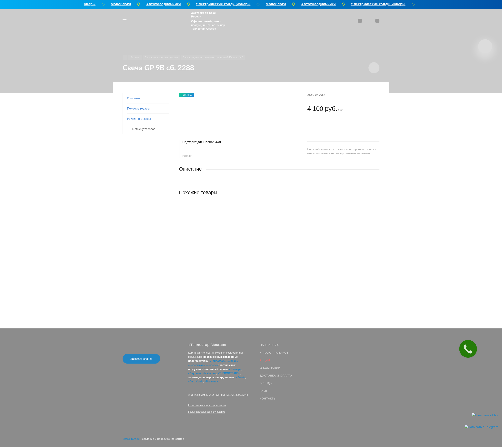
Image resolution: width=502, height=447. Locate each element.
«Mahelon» (209, 373)
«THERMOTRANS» (229, 373)
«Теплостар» (218, 360)
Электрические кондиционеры (219, 4)
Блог (264, 390)
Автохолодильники (159, 4)
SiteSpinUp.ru (131, 438)
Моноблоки (117, 4)
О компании (270, 367)
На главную (269, 344)
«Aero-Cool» (195, 381)
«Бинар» (232, 360)
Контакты (268, 398)
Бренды (266, 383)
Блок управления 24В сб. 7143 (199, 258)
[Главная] (125, 57)
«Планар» (235, 369)
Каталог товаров (274, 352)
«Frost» (240, 377)
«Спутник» (194, 373)
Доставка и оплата (276, 375)
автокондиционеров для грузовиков (211, 377)
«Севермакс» (196, 365)
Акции (265, 360)
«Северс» (212, 365)
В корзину (229, 283)
